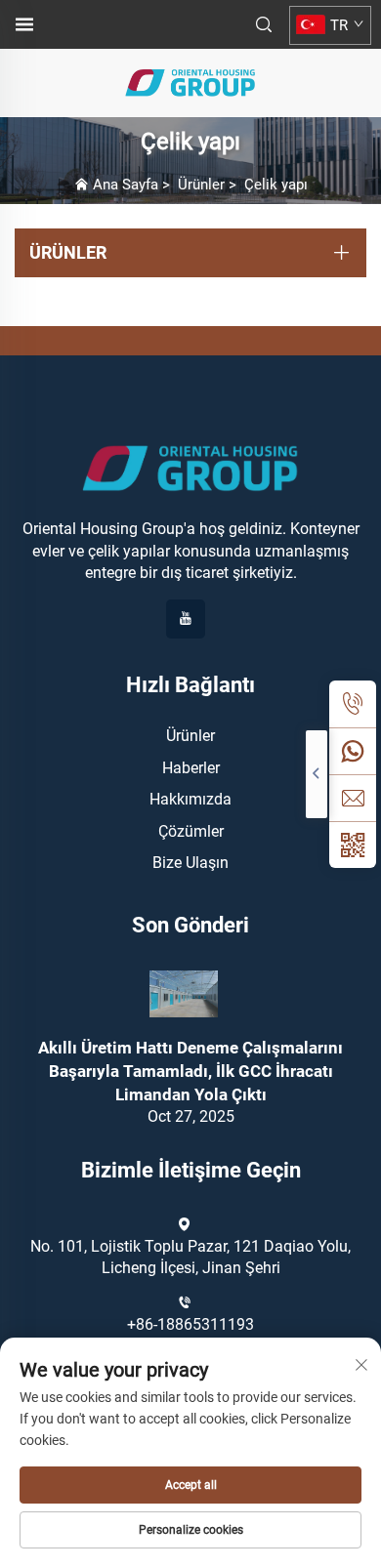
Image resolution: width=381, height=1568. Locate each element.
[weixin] (352, 844)
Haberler (191, 768)
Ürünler (201, 184)
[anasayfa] (190, 81)
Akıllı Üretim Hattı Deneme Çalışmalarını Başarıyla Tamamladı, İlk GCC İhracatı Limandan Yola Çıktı (190, 1071)
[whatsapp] (352, 750)
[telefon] (352, 704)
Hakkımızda (190, 799)
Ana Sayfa (125, 184)
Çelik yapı (276, 184)
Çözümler (191, 831)
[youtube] (185, 619)
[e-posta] (352, 797)
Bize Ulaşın (190, 862)
